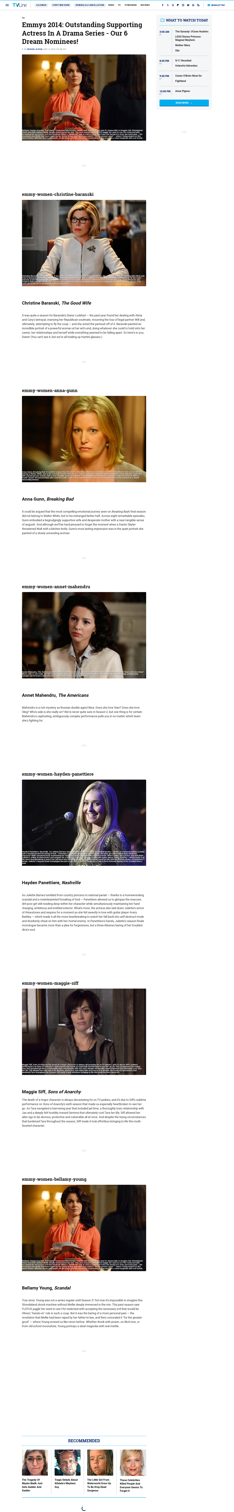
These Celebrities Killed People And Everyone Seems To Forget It (131, 1485)
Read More (182, 102)
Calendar (41, 5)
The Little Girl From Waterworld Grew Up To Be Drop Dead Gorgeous (99, 1485)
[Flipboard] (178, 5)
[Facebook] (162, 5)
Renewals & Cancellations (90, 5)
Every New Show (61, 5)
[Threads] (172, 5)
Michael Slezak (35, 49)
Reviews (145, 5)
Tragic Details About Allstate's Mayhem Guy (66, 1483)
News (111, 5)
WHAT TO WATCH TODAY (187, 20)
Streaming (131, 5)
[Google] (193, 5)
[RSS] (198, 5)
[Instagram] (183, 5)
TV (119, 5)
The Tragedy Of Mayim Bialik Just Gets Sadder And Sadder (32, 1485)
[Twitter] (167, 5)
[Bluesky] (188, 5)
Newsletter (218, 5)
